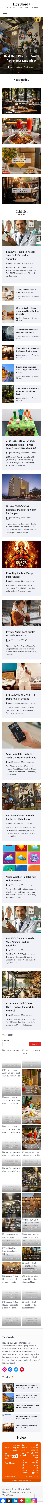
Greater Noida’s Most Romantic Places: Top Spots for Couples (21, 509)
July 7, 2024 (30, 67)
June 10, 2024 (29, 263)
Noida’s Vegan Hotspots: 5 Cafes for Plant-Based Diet (27, 391)
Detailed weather (10, 1476)
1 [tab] (18, 72)
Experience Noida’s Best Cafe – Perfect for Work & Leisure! (20, 1007)
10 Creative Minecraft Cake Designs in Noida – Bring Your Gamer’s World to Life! (21, 444)
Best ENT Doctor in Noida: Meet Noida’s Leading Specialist (20, 255)
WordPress (7, 1495)
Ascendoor (15, 1492)
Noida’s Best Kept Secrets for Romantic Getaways (26, 1417)
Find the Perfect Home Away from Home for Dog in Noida (27, 311)
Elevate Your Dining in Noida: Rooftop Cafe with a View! (27, 370)
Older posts (7, 1035)
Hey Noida (21, 4)
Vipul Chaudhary (16, 67)
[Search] (37, 13)
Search (5, 1040)
